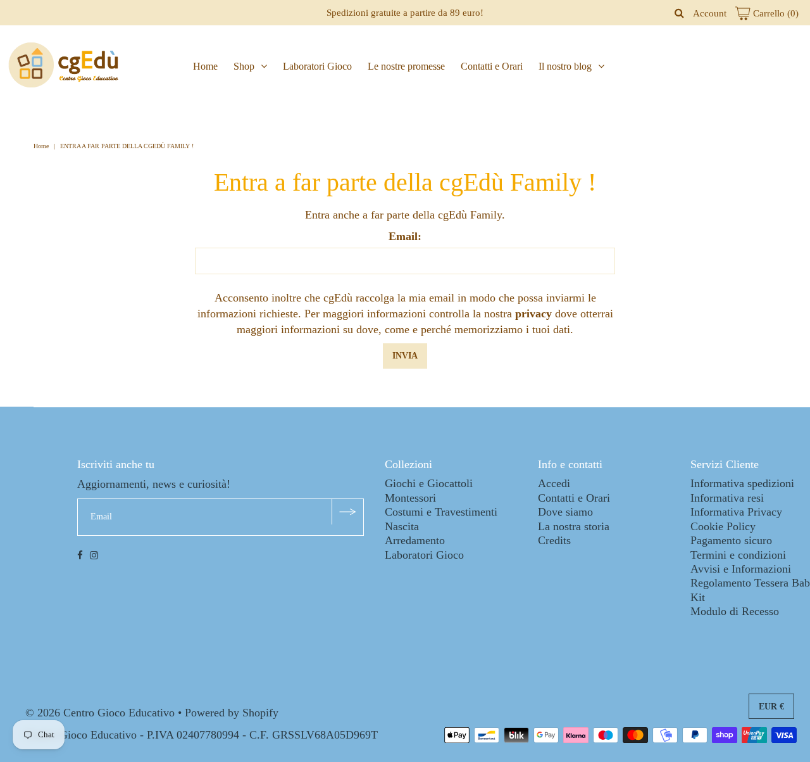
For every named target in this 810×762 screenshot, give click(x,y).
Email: (405, 236)
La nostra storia (573, 526)
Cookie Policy (723, 526)
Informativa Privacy (736, 511)
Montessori (410, 498)
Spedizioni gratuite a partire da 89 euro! (405, 13)
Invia (405, 355)
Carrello (775, 13)
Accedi (554, 483)
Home (205, 66)
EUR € (771, 706)
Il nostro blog (565, 66)
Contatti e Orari (492, 66)
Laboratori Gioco (317, 66)
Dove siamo (565, 511)
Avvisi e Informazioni (740, 568)
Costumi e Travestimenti (441, 511)
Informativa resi (727, 498)
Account (709, 13)
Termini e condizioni (738, 555)
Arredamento (415, 540)
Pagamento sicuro (731, 540)
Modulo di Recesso (734, 611)
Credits (554, 540)
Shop (244, 66)
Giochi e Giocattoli (429, 483)
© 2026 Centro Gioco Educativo (100, 712)
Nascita (402, 526)
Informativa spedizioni (742, 483)
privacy (533, 313)
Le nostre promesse (406, 66)
